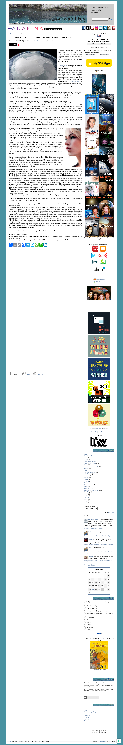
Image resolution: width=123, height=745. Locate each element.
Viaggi (86, 501)
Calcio (85, 458)
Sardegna (86, 486)
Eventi (85, 465)
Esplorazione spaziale (90, 463)
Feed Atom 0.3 (100, 281)
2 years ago (111, 536)
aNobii (86, 714)
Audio (85, 454)
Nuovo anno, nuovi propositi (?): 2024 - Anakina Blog (97, 551)
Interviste (86, 468)
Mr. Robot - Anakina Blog (90, 528)
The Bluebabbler (93, 520)
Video (85, 503)
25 (93, 589)
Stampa (40, 374)
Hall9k (90, 539)
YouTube (86, 719)
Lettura (86, 470)
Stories (86, 494)
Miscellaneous (88, 474)
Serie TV (86, 492)
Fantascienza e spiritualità (91, 467)
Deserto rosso (63, 65)
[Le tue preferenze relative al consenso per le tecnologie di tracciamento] (119, 741)
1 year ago (100, 528)
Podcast (86, 477)
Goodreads (87, 715)
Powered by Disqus (89, 565)
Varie (85, 499)
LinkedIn (86, 717)
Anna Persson (98, 428)
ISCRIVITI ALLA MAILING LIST (99, 44)
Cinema (86, 459)
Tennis (86, 495)
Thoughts (86, 497)
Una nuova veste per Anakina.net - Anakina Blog (95, 536)
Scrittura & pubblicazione (39, 41)
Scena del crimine (89, 488)
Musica (86, 476)
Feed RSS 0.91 (100, 279)
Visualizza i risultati (89, 634)
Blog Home (13, 34)
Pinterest (86, 721)
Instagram (86, 723)
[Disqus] (45, 278)
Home (9, 741)
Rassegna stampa (89, 483)
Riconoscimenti (88, 485)
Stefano (90, 556)
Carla (29, 23)
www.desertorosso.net (74, 81)
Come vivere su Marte (90, 461)
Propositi (86, 481)
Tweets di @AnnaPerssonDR (99, 432)
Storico (29, 374)
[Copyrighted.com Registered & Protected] (91, 699)
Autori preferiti (88, 456)
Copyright (87, 710)
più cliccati (111, 512)
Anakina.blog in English (91, 712)
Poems (86, 479)
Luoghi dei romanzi (89, 472)
